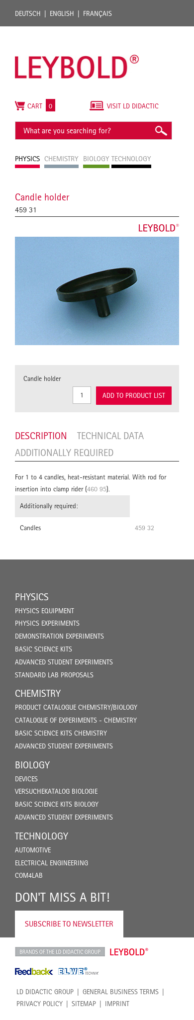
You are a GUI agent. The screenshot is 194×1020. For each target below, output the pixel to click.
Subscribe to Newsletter (69, 923)
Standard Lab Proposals (54, 675)
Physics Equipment (44, 611)
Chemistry (38, 693)
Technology (41, 836)
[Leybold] (77, 31)
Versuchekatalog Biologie (56, 791)
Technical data (110, 436)
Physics (32, 597)
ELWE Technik (78, 971)
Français (97, 13)
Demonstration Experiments (59, 636)
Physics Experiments (47, 623)
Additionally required (64, 453)
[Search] (160, 130)
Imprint (117, 1004)
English (62, 13)
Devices (26, 779)
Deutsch (28, 13)
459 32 (144, 528)
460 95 (96, 489)
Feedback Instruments (34, 971)
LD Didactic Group (45, 992)
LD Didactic (60, 952)
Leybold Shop (129, 952)
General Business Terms (121, 992)
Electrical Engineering (51, 863)
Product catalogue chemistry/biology (76, 707)
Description (41, 436)
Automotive (33, 850)
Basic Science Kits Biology (56, 804)
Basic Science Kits (43, 649)
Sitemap (84, 1004)
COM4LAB (29, 875)
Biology (32, 765)
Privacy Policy (39, 1004)
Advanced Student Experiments (64, 662)
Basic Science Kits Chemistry (61, 733)
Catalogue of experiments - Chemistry (76, 720)
